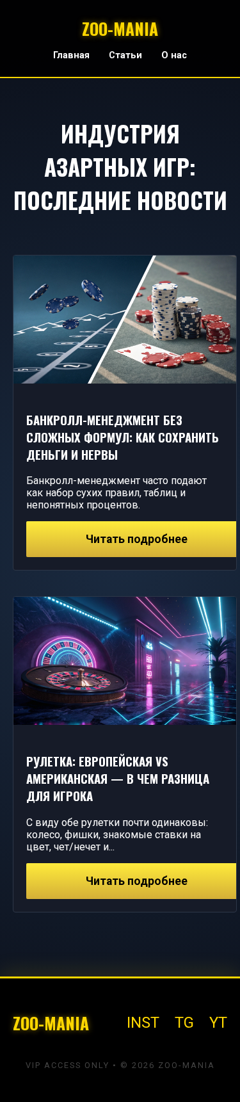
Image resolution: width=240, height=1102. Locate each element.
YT (218, 1023)
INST (143, 1023)
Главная (71, 55)
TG (184, 1023)
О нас (174, 55)
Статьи (125, 55)
